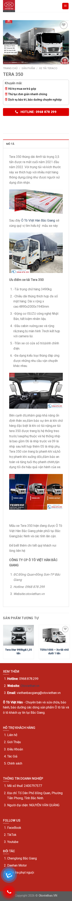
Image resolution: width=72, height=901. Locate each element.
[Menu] (65, 6)
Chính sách (14, 763)
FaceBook (14, 828)
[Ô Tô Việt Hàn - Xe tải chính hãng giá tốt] (9, 6)
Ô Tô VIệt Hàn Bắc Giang (38, 220)
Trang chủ (10, 68)
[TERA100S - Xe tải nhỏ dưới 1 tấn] (54, 635)
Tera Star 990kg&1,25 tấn (18, 651)
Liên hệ (12, 735)
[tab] (36, 144)
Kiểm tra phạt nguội (20, 872)
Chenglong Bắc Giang (22, 858)
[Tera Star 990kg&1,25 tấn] (18, 635)
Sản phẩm (28, 68)
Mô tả (10, 143)
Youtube (12, 842)
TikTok (11, 835)
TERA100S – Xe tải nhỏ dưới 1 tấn (54, 651)
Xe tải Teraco (48, 68)
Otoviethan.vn (30, 686)
